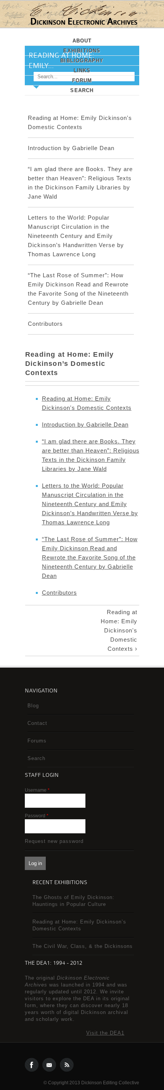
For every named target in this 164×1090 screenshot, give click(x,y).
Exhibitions (81, 50)
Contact (37, 723)
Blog (33, 705)
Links (82, 70)
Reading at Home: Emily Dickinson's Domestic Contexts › (119, 630)
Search (81, 90)
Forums (37, 741)
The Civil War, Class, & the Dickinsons (82, 946)
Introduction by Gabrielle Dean (71, 148)
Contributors (45, 323)
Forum (82, 80)
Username (37, 790)
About (82, 41)
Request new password (54, 841)
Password (36, 815)
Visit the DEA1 (105, 1033)
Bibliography (81, 60)
